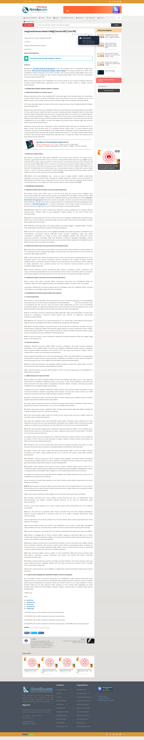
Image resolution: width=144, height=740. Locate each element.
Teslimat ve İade (103, 698)
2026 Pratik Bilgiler (110, 71)
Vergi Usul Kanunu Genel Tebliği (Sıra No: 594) (31, 670)
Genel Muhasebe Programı (84, 697)
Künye (34, 724)
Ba (30, 627)
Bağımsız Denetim (61, 719)
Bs (33, 627)
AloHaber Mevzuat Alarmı (83, 726)
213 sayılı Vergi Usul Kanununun (44, 68)
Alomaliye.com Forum (62, 726)
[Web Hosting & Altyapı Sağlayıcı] (28, 734)
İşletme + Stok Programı (83, 708)
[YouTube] (118, 1)
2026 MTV (59, 693)
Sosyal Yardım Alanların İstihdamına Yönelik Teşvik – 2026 (112, 63)
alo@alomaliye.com (28, 721)
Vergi (42, 18)
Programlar (91, 18)
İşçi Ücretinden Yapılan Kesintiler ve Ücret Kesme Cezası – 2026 (112, 54)
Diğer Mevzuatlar (68, 18)
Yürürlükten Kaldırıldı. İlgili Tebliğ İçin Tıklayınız (45, 58)
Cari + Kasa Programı (82, 712)
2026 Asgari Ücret (61, 690)
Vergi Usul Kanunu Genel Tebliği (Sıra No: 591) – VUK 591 (84, 671)
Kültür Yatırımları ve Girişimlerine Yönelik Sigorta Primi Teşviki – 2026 (111, 45)
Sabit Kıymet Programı (83, 704)
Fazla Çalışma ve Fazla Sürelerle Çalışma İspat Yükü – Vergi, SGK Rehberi (112, 36)
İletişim (42, 1)
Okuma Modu (89, 34)
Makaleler (81, 18)
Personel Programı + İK (83, 693)
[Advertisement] (108, 121)
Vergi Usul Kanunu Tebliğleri (49, 34)
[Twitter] (110, 1)
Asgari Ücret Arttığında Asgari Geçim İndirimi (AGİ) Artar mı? (74, 641)
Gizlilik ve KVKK (102, 696)
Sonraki (82, 639)
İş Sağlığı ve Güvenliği (62, 712)
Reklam (30, 1)
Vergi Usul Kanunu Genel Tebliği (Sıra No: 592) (66, 670)
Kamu (57, 18)
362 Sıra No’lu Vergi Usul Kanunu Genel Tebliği (48, 71)
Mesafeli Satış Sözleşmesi (106, 700)
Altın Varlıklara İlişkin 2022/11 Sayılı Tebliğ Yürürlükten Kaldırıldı (54, 25)
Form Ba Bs (42, 627)
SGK (50, 18)
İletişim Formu (26, 724)
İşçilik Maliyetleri (60, 708)
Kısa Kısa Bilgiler (60, 723)
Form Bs (47, 627)
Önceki (34, 639)
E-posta (81, 34)
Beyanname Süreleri (62, 715)
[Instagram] (120, 1)
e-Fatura (58, 697)
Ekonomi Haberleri (31, 18)
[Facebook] (112, 1)
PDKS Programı (81, 723)
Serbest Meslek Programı (83, 701)
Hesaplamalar (30, 21)
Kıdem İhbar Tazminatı (83, 715)
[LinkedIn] (115, 1)
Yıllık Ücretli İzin (60, 704)
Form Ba (36, 627)
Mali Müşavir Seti (81, 690)
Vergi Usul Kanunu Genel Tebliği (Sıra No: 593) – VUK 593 (49, 671)
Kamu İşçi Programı (82, 719)
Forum (24, 1)
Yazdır (75, 34)
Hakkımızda (36, 1)
